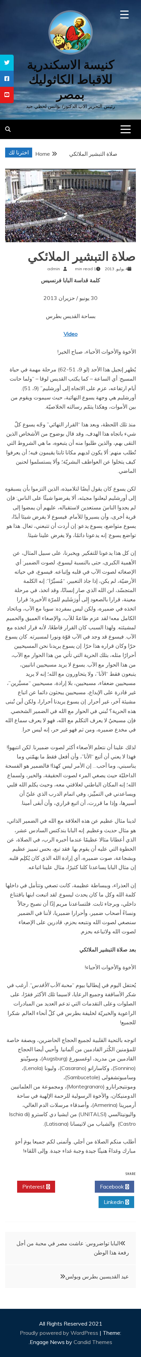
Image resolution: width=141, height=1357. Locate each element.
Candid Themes (93, 1342)
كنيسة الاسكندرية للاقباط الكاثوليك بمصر (70, 79)
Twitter (73, 1186)
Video (71, 333)
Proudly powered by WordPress (60, 1332)
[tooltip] (7, 63)
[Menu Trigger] (124, 14)
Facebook (112, 1186)
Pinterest (34, 1186)
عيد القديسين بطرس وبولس (97, 1276)
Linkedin (114, 1201)
